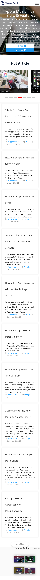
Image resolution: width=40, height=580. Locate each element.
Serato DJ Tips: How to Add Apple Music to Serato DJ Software (19, 241)
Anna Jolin (28, 267)
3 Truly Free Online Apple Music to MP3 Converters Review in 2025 (18, 116)
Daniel (28, 142)
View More (20, 544)
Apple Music (12, 219)
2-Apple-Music (13, 142)
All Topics (35, 548)
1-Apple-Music (13, 314)
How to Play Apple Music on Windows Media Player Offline (19, 289)
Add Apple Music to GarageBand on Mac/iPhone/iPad (15, 504)
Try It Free (18, 46)
